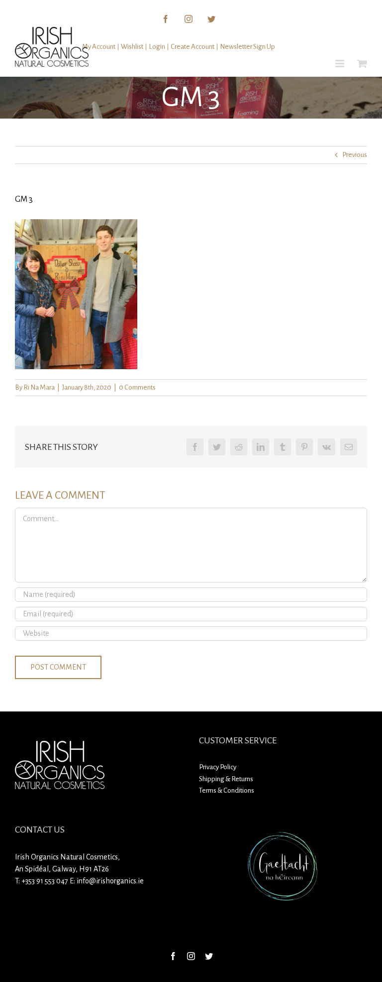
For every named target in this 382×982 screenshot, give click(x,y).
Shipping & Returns (226, 779)
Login (157, 46)
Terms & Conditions (226, 790)
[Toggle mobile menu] (340, 63)
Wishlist (132, 46)
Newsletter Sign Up (247, 46)
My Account (98, 46)
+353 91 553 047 (44, 881)
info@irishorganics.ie (110, 881)
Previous (354, 154)
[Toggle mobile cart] (362, 63)
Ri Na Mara (39, 387)
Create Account (192, 46)
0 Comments (137, 387)
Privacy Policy (217, 767)
